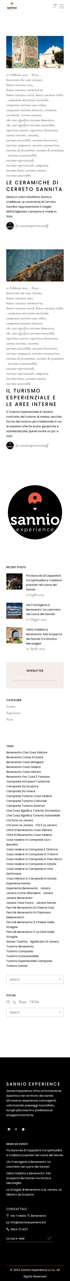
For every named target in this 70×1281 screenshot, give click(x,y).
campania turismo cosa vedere (26, 105)
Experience (13, 713)
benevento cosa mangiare (25, 762)
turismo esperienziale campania (27, 165)
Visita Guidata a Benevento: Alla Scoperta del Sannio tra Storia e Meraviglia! (28, 1178)
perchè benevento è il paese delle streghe (30, 924)
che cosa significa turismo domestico (30, 120)
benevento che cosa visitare (24, 80)
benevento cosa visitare (23, 772)
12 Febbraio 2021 (17, 288)
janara (45, 888)
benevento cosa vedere (23, 767)
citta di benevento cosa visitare (29, 830)
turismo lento (15, 170)
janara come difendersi (23, 893)
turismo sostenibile (18, 175)
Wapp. (23, 1002)
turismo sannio (36, 170)
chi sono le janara (19, 820)
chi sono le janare (19, 825)
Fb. (8, 1002)
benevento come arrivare (24, 757)
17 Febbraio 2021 (17, 75)
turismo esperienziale (20, 160)
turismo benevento (44, 140)
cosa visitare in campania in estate (31, 878)
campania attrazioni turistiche (28, 100)
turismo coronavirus (45, 145)
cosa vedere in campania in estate (31, 864)
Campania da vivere (20, 791)
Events (10, 706)
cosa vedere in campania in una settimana (29, 871)
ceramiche (12, 115)
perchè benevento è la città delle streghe (30, 934)
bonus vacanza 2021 (19, 85)
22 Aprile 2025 (35, 648)
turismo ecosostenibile (22, 155)
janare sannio (46, 903)
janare (48, 893)
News (35, 75)
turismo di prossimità (20, 150)
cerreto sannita (31, 115)
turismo (33, 135)
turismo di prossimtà (50, 150)
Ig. (14, 1002)
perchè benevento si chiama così (30, 908)
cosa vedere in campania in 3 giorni (32, 854)
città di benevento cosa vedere (29, 835)
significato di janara (44, 942)
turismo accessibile (18, 140)
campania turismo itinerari (24, 110)
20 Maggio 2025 (36, 619)
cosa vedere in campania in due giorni (34, 859)
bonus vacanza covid (20, 95)
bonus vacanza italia (49, 95)
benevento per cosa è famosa (28, 777)
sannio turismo (16, 135)
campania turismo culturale (26, 801)
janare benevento (19, 898)
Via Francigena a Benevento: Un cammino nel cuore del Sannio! (43, 609)
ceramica (50, 110)
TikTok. (34, 1002)
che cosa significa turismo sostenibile (30, 125)
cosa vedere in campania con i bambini (28, 842)
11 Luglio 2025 (35, 594)
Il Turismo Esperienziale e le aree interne (31, 397)
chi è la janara (46, 825)
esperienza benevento (44, 130)
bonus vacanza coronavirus (24, 90)
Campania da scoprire (22, 786)
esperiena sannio (17, 130)
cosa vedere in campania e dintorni (31, 849)
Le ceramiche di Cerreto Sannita (34, 186)
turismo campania (18, 145)
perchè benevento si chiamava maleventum (28, 914)
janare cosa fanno (20, 903)
